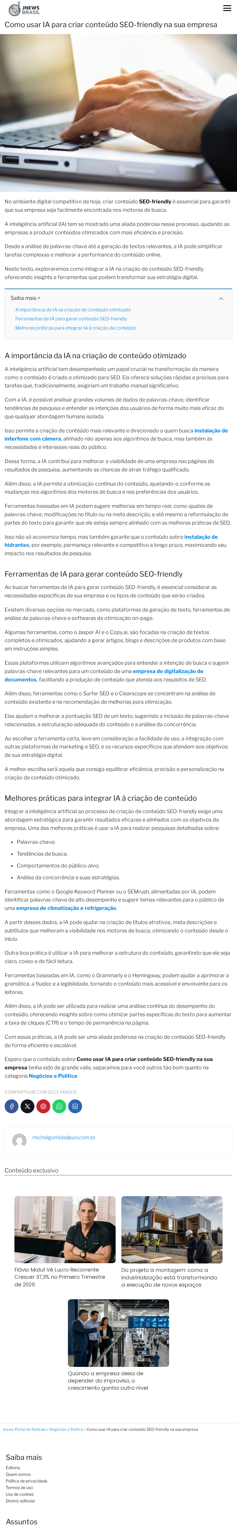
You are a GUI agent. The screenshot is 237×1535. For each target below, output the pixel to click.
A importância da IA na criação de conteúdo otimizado (73, 310)
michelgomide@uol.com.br (64, 1137)
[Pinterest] (43, 1106)
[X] (27, 1106)
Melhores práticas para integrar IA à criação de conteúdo (75, 328)
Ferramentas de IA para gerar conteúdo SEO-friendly (71, 319)
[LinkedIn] (75, 1106)
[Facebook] (11, 1106)
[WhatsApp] (59, 1106)
